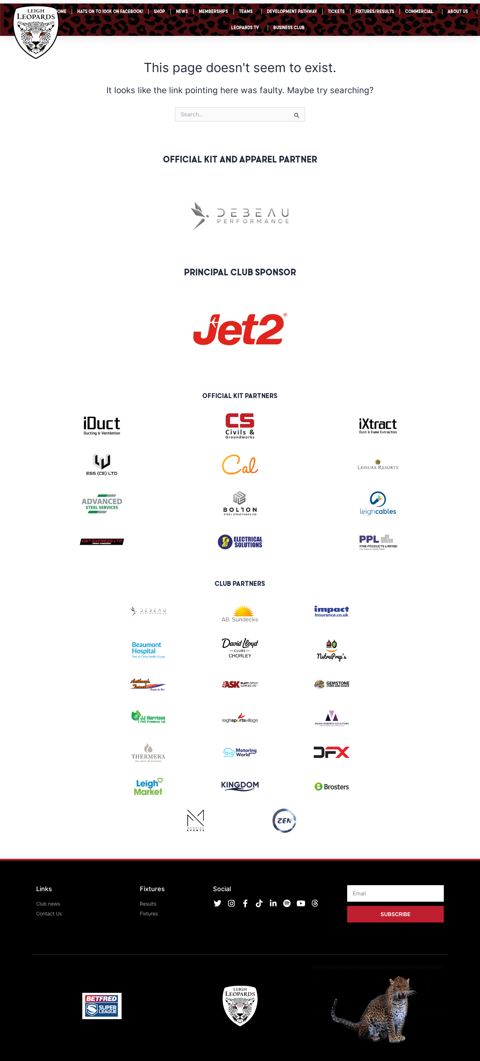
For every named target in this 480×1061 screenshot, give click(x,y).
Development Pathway (292, 11)
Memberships (213, 11)
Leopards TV (245, 27)
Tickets (336, 11)
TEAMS (246, 11)
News (182, 11)
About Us (458, 11)
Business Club (289, 27)
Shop (159, 11)
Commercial (419, 11)
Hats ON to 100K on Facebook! (110, 11)
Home (60, 11)
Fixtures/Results (375, 11)
